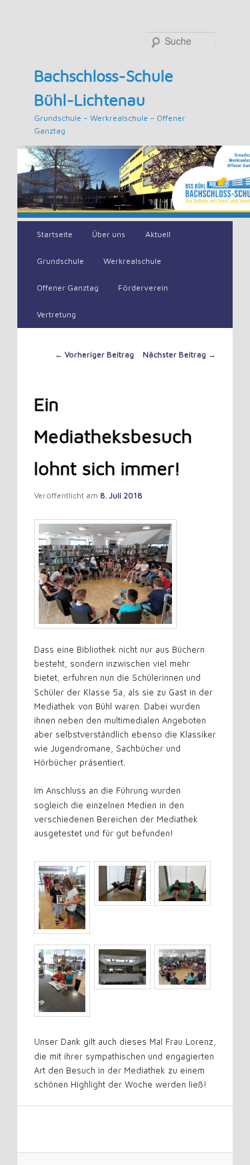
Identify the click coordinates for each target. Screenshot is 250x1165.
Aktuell (158, 234)
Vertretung (56, 314)
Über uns (108, 234)
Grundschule (60, 261)
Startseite (55, 234)
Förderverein (143, 288)
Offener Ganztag (68, 288)
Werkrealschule (132, 261)
